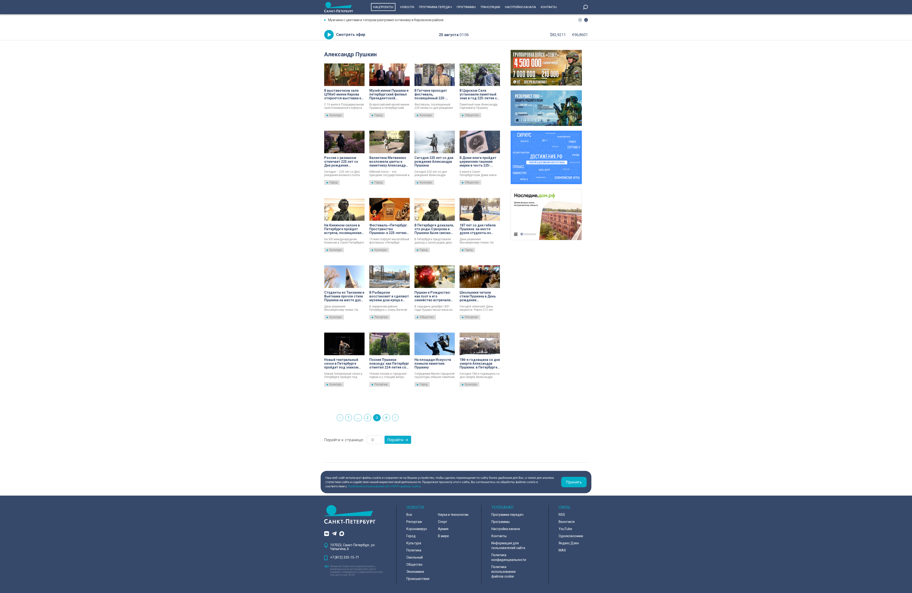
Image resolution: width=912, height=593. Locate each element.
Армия (443, 529)
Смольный (414, 557)
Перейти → (397, 439)
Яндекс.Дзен (569, 543)
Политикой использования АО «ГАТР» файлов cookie (384, 486)
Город (378, 115)
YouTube (565, 529)
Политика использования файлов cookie (503, 571)
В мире (443, 536)
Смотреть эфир (350, 34)
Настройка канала (505, 529)
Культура (335, 115)
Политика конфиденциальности (508, 557)
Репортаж (381, 317)
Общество (472, 115)
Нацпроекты (383, 7)
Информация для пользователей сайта (508, 545)
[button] (586, 20)
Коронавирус (416, 529)
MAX (562, 550)
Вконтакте (567, 522)
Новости (407, 7)
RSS (562, 514)
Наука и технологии (453, 514)
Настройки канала (520, 7)
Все (409, 514)
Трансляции (490, 7)
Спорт (442, 522)
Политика (413, 550)
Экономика (415, 572)
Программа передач (435, 7)
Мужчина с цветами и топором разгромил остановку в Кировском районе (386, 20)
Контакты (549, 7)
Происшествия (417, 579)
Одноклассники (571, 536)
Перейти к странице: (344, 439)
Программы (466, 7)
